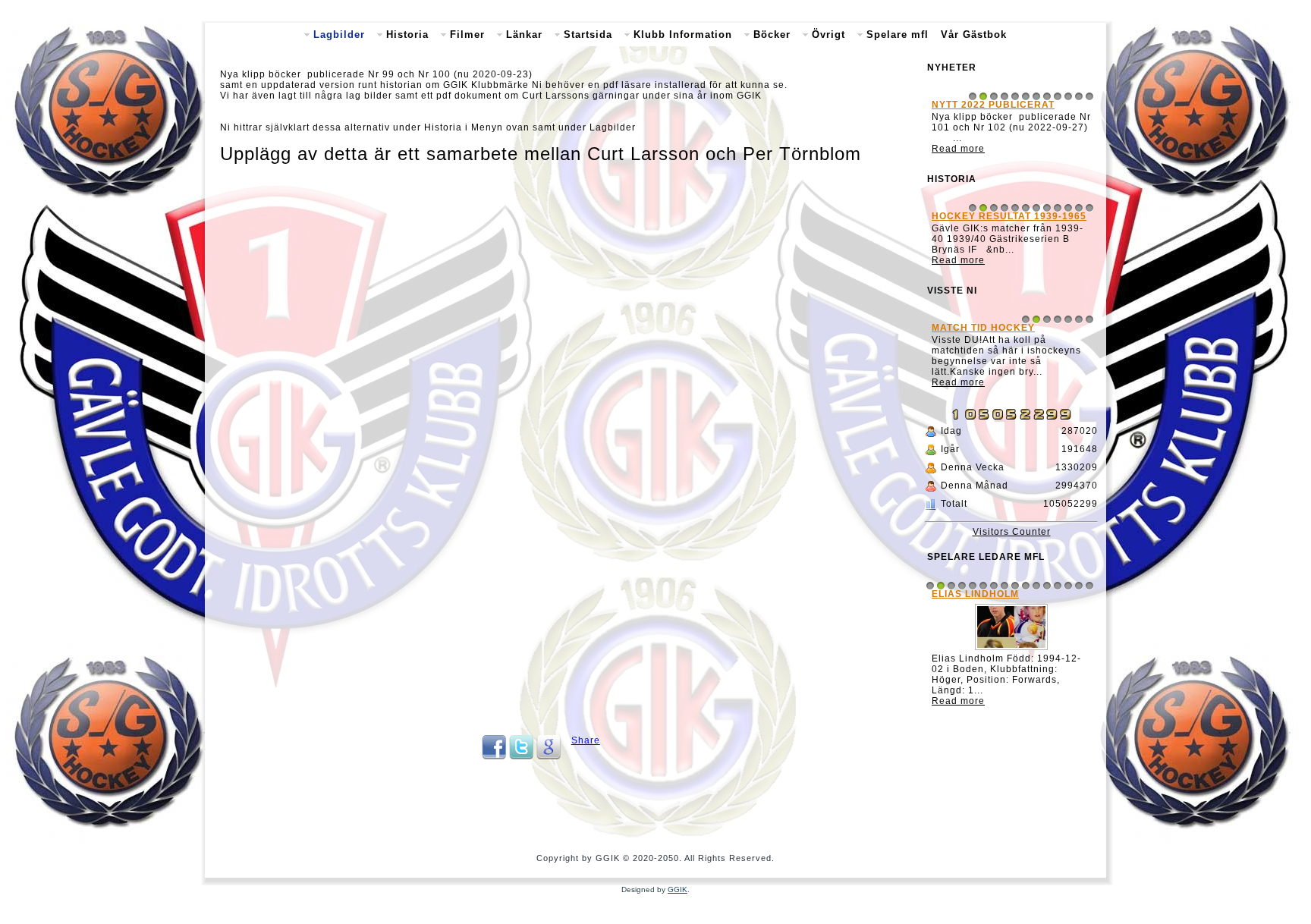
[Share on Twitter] (521, 756)
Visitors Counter (1012, 531)
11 (1078, 96)
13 (1057, 585)
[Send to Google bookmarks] (548, 756)
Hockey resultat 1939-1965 (1009, 216)
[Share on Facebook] (494, 756)
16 (1089, 585)
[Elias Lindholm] (1011, 650)
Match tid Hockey (983, 327)
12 (1089, 96)
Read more (958, 148)
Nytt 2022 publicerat (993, 104)
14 (1068, 585)
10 (1068, 96)
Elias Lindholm (975, 594)
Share (585, 740)
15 (1078, 585)
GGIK (677, 889)
